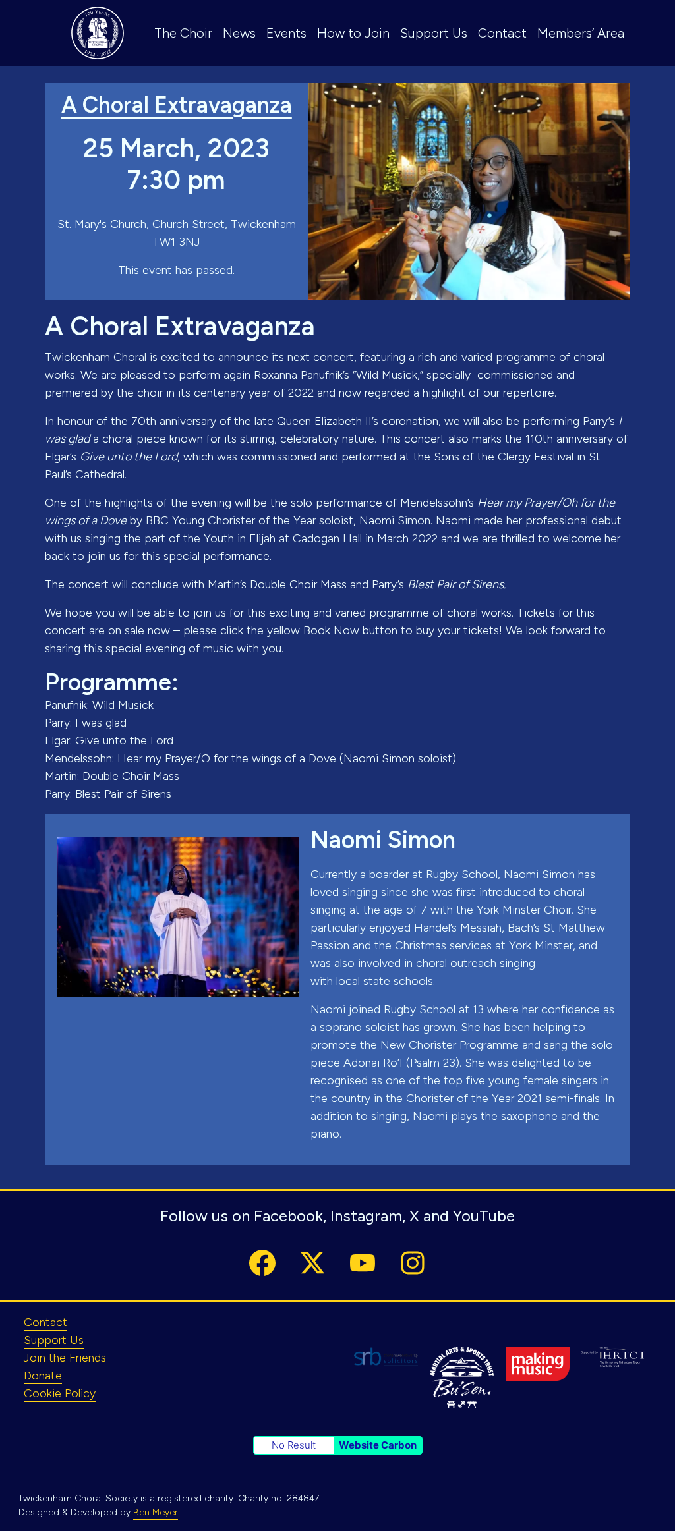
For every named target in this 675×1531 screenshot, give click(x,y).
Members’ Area (580, 33)
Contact (502, 33)
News (239, 33)
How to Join (353, 33)
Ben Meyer (155, 1512)
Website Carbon (378, 1445)
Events (286, 33)
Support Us (433, 33)
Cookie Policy (60, 1393)
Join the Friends (65, 1357)
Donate (43, 1375)
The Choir (183, 33)
